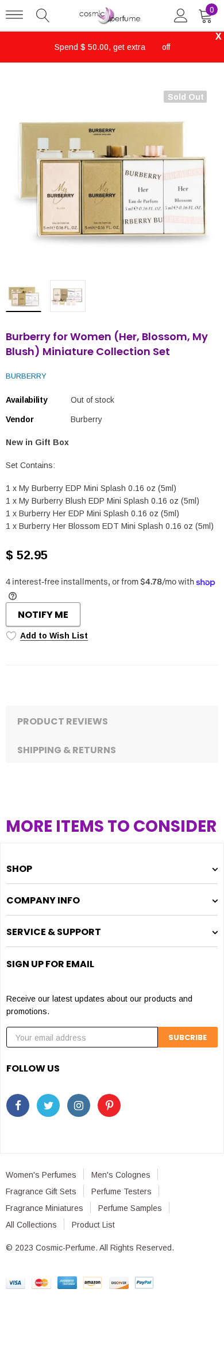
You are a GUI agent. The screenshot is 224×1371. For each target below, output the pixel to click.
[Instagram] (78, 1105)
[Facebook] (17, 1105)
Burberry (26, 376)
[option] (112, 175)
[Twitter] (48, 1105)
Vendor (19, 419)
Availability (27, 399)
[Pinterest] (109, 1105)
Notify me (43, 614)
